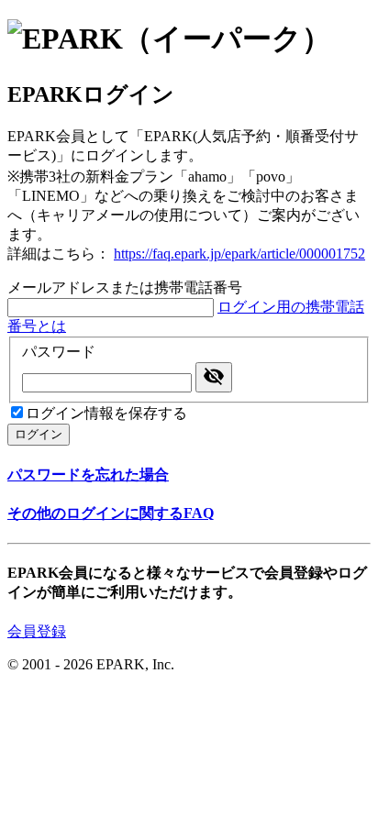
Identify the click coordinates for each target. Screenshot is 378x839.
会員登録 (36, 631)
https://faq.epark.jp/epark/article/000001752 (239, 253)
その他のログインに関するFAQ (110, 513)
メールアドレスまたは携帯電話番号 (124, 287)
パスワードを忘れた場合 (88, 474)
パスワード (58, 351)
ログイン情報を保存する (106, 413)
